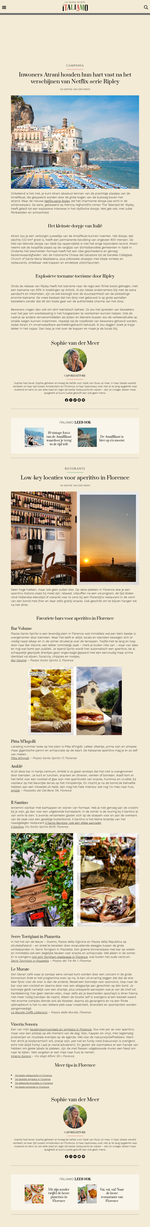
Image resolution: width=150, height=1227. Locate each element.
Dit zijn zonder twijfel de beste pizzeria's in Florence (59, 1195)
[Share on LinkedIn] (83, 400)
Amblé (15, 790)
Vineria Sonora (21, 1056)
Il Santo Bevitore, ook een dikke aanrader (73, 823)
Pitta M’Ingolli (20, 758)
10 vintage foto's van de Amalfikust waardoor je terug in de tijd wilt (59, 438)
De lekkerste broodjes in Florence (34, 1083)
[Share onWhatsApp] (80, 400)
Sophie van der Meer (77, 89)
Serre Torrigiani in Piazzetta (30, 960)
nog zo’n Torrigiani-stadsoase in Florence (60, 957)
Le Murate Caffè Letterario (29, 1012)
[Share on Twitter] (75, 400)
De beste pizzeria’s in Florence (32, 1086)
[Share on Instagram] (71, 400)
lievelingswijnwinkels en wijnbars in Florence (61, 1029)
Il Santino (17, 826)
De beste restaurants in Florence (33, 1075)
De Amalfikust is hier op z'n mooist (112, 439)
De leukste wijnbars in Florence (32, 1079)
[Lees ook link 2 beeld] (87, 446)
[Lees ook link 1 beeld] (34, 446)
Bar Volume (19, 660)
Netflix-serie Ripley (57, 201)
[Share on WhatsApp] (67, 400)
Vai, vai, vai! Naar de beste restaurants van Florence (112, 1195)
